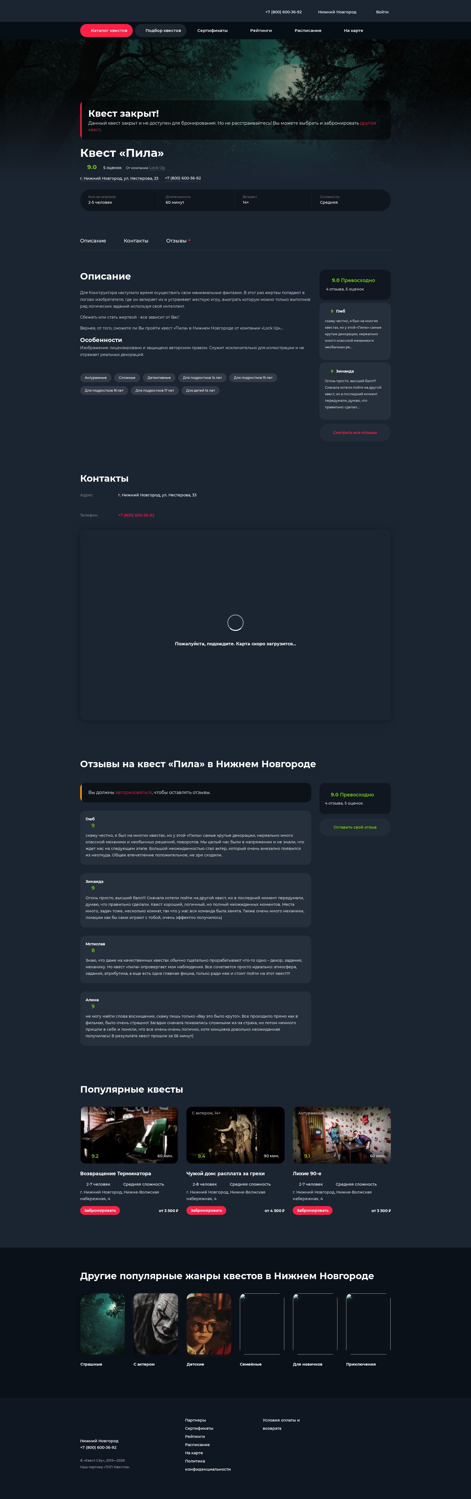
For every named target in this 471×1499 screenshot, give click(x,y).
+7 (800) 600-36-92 (183, 178)
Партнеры (195, 1420)
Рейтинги (261, 30)
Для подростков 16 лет (104, 390)
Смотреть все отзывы (355, 432)
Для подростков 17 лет (154, 390)
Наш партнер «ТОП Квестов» (104, 1467)
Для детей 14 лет (200, 390)
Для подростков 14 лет (202, 378)
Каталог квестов (109, 30)
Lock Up (157, 167)
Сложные (127, 378)
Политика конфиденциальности (208, 1465)
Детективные (159, 378)
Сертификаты (212, 30)
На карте (353, 30)
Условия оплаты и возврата (281, 1424)
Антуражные (96, 378)
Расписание (308, 30)
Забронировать (100, 1210)
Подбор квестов (163, 30)
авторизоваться (134, 792)
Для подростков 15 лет (253, 378)
